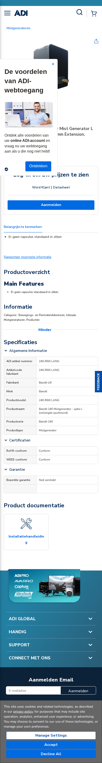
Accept (51, 744)
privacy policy (23, 711)
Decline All (51, 754)
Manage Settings (51, 735)
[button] (98, 381)
